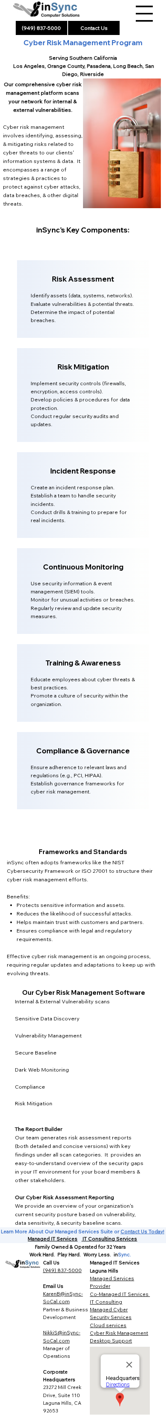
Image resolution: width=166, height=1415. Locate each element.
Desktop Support (111, 1340)
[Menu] (144, 13)
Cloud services (108, 1325)
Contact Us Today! (142, 1231)
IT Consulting (106, 1302)
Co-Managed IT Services (120, 1294)
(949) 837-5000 (62, 1270)
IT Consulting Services (109, 1238)
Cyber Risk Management (119, 1333)
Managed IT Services (52, 1238)
